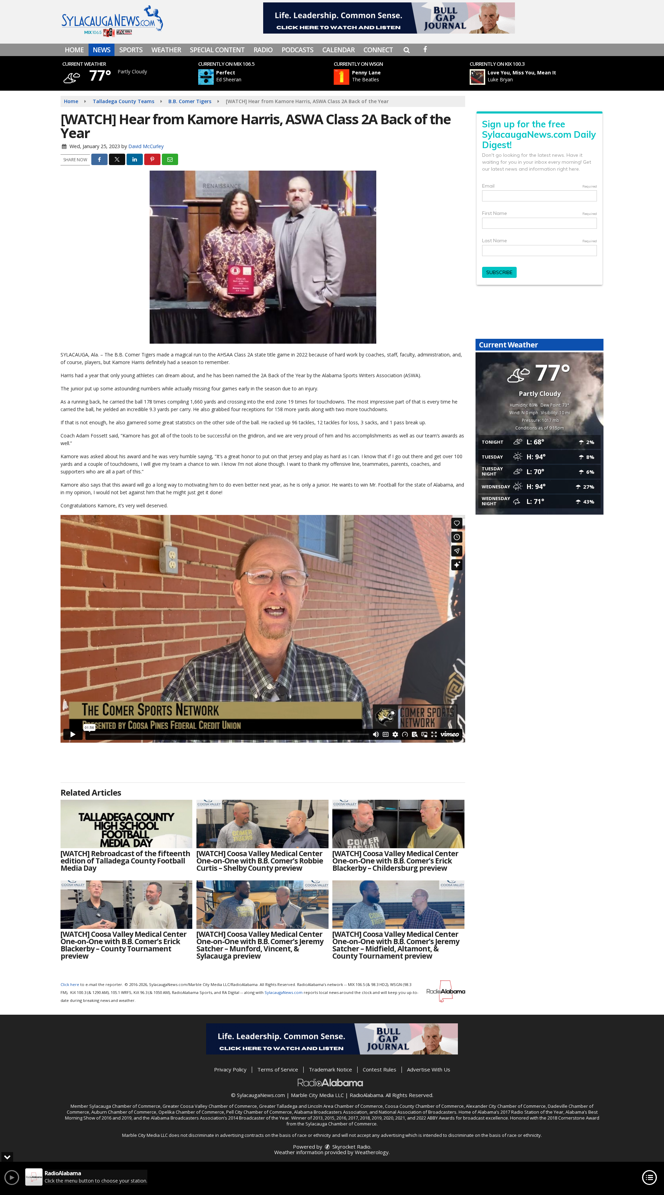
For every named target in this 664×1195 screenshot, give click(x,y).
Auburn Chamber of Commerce (123, 1112)
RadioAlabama (366, 1095)
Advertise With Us (428, 1069)
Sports (130, 49)
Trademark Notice (330, 1069)
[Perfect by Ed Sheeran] (206, 77)
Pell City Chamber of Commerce (259, 1112)
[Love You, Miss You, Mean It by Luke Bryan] (477, 77)
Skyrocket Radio (350, 1146)
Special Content (217, 49)
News (101, 49)
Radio (263, 49)
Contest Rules (379, 1069)
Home (74, 49)
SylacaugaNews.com (284, 992)
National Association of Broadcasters (417, 1112)
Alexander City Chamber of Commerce (506, 1106)
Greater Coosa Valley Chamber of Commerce (210, 1106)
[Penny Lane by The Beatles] (341, 77)
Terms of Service (277, 1069)
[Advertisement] (389, 18)
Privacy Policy (230, 1069)
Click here (70, 984)
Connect (378, 49)
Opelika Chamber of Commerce (191, 1112)
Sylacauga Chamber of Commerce (124, 1106)
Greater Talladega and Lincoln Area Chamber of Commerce (321, 1106)
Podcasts (297, 49)
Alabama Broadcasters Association (330, 1112)
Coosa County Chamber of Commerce (424, 1106)
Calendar (338, 49)
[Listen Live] (267, 77)
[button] (406, 49)
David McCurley (146, 146)
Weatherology (372, 1152)
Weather (166, 49)
